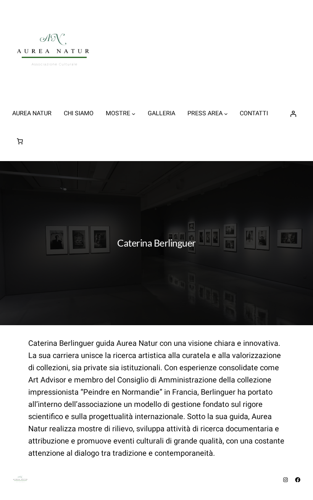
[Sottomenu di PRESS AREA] (226, 114)
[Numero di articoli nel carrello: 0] (19, 141)
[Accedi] (293, 113)
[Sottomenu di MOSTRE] (134, 114)
